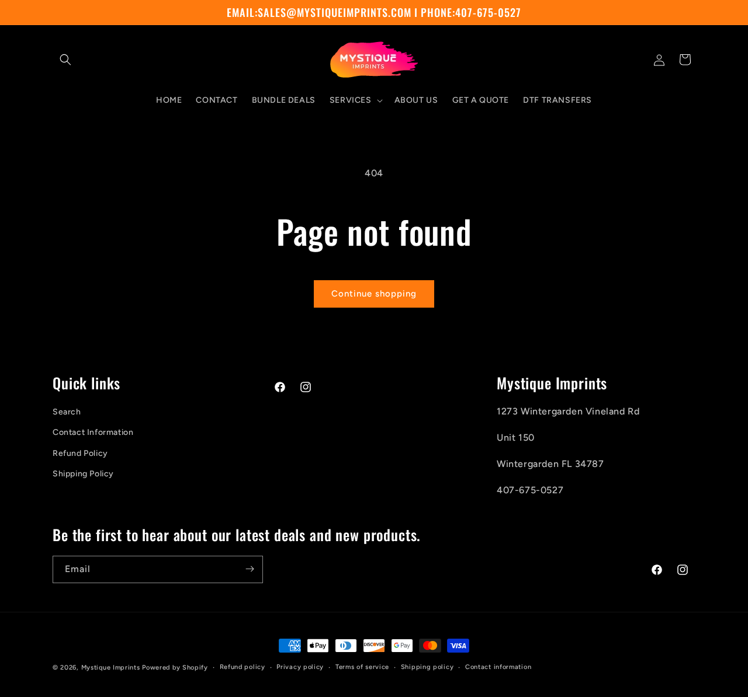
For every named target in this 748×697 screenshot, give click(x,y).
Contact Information (93, 433)
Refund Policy (80, 453)
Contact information (498, 667)
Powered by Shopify (175, 667)
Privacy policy (300, 667)
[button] (65, 59)
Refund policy (242, 667)
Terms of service (362, 667)
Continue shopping (374, 293)
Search (67, 412)
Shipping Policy (83, 474)
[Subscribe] (249, 569)
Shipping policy (427, 667)
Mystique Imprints (110, 667)
